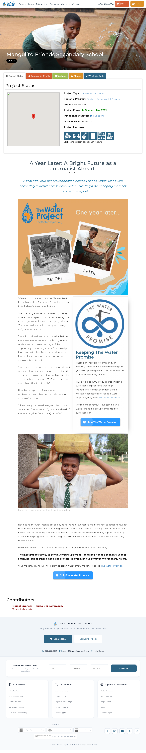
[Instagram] (115, 731)
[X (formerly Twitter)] (129, 731)
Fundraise (138, 4)
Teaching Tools (106, 696)
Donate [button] (22, 4)
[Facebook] (107, 731)
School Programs (61, 707)
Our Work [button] (54, 4)
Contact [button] (76, 4)
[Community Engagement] (76, 136)
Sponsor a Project (88, 639)
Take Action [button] (41, 4)
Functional (99, 115)
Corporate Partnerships (63, 702)
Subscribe (123, 668)
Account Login (106, 713)
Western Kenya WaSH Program (104, 99)
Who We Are (14, 691)
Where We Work (15, 702)
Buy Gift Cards (60, 696)
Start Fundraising (61, 691)
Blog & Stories (106, 702)
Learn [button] (31, 4)
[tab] (15, 76)
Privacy (82, 745)
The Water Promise (109, 397)
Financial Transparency (18, 713)
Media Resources (107, 691)
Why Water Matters (16, 707)
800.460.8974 (51, 651)
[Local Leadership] (68, 136)
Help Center (99, 651)
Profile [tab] (40, 76)
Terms (89, 745)
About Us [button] (65, 4)
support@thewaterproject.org (75, 651)
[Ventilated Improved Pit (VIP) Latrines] (93, 136)
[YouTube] (122, 731)
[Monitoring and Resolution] (110, 136)
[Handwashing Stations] (85, 136)
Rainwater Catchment (93, 93)
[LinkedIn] (137, 731)
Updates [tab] (61, 76)
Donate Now (59, 639)
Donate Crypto (60, 713)
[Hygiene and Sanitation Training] (101, 136)
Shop (103, 707)
